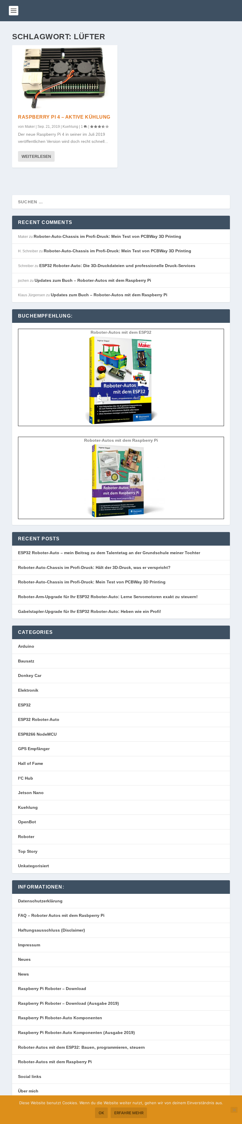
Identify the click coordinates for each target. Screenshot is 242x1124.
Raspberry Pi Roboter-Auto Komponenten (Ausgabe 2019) (76, 1032)
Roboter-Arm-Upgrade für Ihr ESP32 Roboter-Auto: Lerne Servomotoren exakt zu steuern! (108, 596)
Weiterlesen (36, 156)
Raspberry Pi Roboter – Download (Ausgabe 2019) (68, 1003)
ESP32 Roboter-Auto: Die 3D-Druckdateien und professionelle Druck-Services (117, 265)
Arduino (26, 646)
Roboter (26, 836)
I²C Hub (25, 778)
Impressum (29, 945)
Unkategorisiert (33, 865)
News (23, 974)
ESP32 (24, 705)
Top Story (27, 851)
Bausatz (26, 661)
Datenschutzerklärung (40, 901)
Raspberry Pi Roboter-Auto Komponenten (60, 1017)
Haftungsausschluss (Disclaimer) (51, 930)
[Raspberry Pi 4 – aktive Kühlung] (64, 76)
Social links (29, 1076)
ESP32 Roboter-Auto (38, 719)
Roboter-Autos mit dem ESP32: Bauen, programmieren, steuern (81, 1047)
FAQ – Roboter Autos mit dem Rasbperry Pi (61, 915)
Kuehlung (70, 127)
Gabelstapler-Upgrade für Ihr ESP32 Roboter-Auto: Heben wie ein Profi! (89, 611)
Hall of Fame (30, 763)
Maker (30, 127)
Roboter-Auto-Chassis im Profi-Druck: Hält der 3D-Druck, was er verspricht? (94, 567)
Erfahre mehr (128, 1112)
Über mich (28, 1091)
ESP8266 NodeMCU (37, 734)
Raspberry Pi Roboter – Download (52, 988)
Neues (24, 959)
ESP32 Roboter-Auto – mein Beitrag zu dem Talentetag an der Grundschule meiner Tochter (109, 552)
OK (101, 1112)
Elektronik (28, 690)
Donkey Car (29, 675)
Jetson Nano (31, 792)
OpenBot (27, 821)
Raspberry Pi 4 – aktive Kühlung (64, 117)
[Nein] (234, 1110)
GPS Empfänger (34, 748)
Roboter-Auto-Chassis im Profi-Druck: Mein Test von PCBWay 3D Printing (107, 236)
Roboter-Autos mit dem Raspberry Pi (55, 1061)
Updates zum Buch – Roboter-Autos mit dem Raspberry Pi (93, 280)
